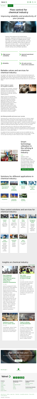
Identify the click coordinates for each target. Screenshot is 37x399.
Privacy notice (31, 394)
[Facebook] (14, 378)
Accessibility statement (24, 394)
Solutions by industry (29, 388)
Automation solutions (29, 383)
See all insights (31, 264)
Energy (14, 387)
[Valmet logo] (14, 2)
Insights (2, 386)
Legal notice (12, 394)
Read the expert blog (27, 169)
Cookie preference (4, 395)
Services (14, 388)
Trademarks (17, 394)
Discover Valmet (3, 390)
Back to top (18, 370)
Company (2, 382)
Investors (2, 387)
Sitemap (8, 394)
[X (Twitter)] (19, 378)
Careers (2, 383)
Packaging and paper (17, 384)
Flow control (27, 384)
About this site (3, 394)
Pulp (14, 383)
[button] (3, 5)
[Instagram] (16, 378)
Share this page (3, 369)
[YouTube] (23, 378)
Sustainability (3, 385)
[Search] (32, 2)
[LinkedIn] (21, 378)
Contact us (18, 360)
